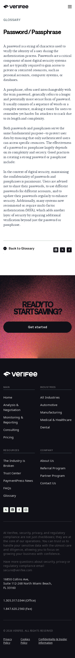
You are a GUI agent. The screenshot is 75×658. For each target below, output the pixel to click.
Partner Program (52, 475)
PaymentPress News (18, 480)
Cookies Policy (25, 641)
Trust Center (12, 473)
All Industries (50, 397)
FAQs (7, 488)
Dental (45, 427)
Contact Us (48, 483)
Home (7, 397)
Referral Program (52, 468)
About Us (47, 461)
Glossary (9, 495)
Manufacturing (51, 412)
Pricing (8, 437)
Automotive (49, 405)
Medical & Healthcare (55, 420)
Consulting (11, 430)
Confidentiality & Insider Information (53, 641)
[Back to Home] (15, 7)
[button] (70, 7)
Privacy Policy (7, 641)
